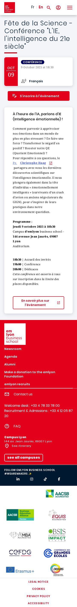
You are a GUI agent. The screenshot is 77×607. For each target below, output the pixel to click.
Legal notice (38, 582)
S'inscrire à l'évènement (39, 96)
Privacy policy (38, 596)
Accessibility (38, 603)
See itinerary (21, 446)
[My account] (58, 7)
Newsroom (12, 349)
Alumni (9, 364)
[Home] (9, 7)
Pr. (29, 163)
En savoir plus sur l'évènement (35, 302)
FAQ (17, 426)
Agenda (10, 356)
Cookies (38, 589)
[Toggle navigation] (69, 7)
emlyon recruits (17, 384)
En (41, 7)
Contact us (23, 394)
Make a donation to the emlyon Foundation (29, 374)
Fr (32, 7)
